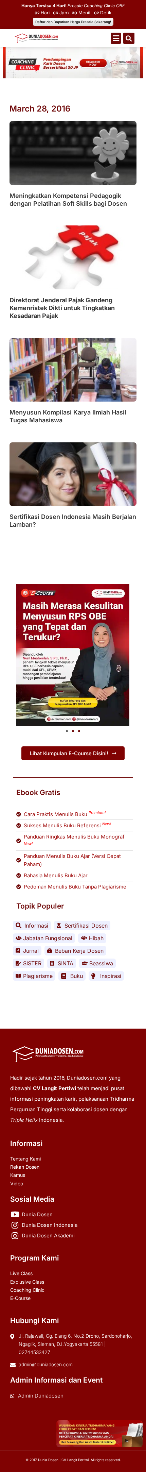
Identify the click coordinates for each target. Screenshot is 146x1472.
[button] (116, 38)
